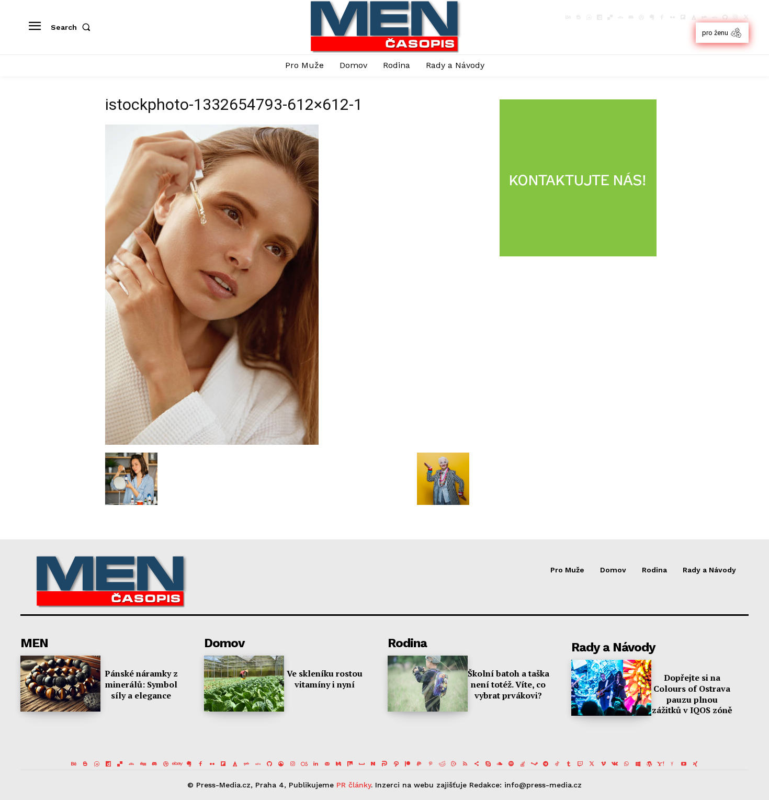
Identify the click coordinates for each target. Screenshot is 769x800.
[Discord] (631, 17)
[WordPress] (649, 764)
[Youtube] (683, 764)
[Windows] (637, 764)
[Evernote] (651, 17)
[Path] (396, 764)
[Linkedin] (315, 764)
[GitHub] (725, 17)
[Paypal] (419, 764)
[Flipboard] (683, 17)
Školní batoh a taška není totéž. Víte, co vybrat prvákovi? (508, 684)
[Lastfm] (304, 764)
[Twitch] (580, 764)
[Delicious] (610, 17)
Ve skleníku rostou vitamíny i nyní (325, 679)
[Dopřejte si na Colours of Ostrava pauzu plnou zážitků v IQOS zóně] (611, 688)
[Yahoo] (660, 764)
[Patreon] (407, 764)
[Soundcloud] (499, 764)
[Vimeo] (603, 764)
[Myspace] (361, 764)
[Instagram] (735, 17)
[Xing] (695, 764)
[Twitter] (746, 17)
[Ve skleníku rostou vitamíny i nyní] (244, 684)
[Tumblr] (568, 764)
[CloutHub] (589, 17)
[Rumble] (453, 764)
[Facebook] (662, 17)
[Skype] (488, 764)
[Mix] (350, 764)
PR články (353, 785)
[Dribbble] (641, 17)
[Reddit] (442, 764)
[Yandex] (672, 764)
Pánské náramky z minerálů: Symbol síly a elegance (141, 684)
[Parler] (384, 764)
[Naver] (373, 764)
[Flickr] (672, 17)
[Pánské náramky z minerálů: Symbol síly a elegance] (60, 684)
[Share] (476, 764)
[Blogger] (578, 17)
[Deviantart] (620, 17)
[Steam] (534, 764)
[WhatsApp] (626, 764)
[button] (73, 27)
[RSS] (465, 764)
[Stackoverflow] (522, 764)
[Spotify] (511, 764)
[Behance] (568, 17)
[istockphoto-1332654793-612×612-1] (212, 441)
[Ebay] (177, 764)
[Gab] (704, 17)
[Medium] (338, 764)
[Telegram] (545, 764)
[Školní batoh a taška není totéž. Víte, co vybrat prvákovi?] (428, 684)
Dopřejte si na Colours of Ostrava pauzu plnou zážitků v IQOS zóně (692, 694)
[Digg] (143, 764)
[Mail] (327, 764)
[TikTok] (557, 764)
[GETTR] (714, 17)
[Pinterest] (430, 764)
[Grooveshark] (281, 764)
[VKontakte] (614, 764)
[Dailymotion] (599, 17)
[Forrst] (693, 17)
